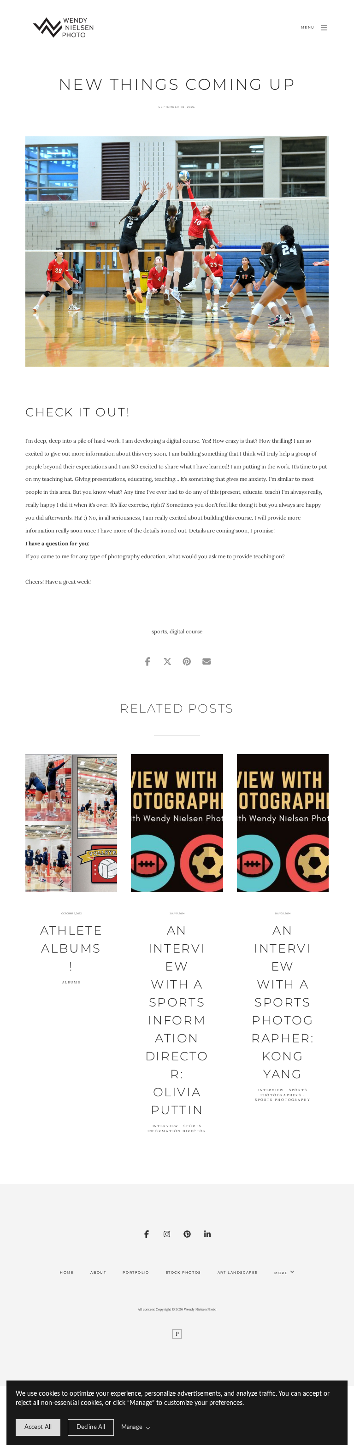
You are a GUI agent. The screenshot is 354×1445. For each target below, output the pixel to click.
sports (159, 631)
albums (71, 982)
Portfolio (136, 1272)
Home (67, 1272)
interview (165, 1126)
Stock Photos (183, 1272)
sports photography (283, 1100)
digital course (186, 631)
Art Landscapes (238, 1272)
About (98, 1272)
